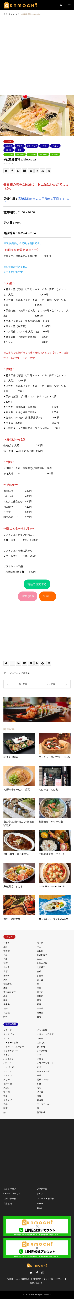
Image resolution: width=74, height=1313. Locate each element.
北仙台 (6, 967)
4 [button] (40, 133)
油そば (40, 1092)
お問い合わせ (9, 1198)
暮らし (40, 1208)
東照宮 (40, 992)
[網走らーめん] (54, 684)
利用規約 (7, 1203)
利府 (5, 963)
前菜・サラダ (32, 146)
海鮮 (39, 1096)
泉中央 (6, 1004)
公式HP (47, 596)
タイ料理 (41, 1047)
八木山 (40, 959)
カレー (40, 1038)
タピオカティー (10, 1051)
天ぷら (55, 146)
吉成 (39, 971)
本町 (39, 988)
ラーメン (7, 1075)
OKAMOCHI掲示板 (45, 1198)
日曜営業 (25, 673)
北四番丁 (41, 967)
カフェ (6, 1038)
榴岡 (39, 1000)
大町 (5, 980)
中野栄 (6, 951)
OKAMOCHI (29, 1295)
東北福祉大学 (9, 992)
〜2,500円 (43, 154)
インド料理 (42, 1030)
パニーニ (7, 1063)
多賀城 (40, 975)
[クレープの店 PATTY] (20, 684)
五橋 (5, 955)
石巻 (39, 1004)
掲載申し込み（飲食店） (18, 1279)
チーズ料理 (42, 1051)
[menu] (69, 5)
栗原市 (40, 996)
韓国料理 (41, 1112)
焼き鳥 (40, 1100)
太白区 (8, 141)
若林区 (40, 1012)
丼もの (19, 146)
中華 (39, 1075)
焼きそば (7, 1100)
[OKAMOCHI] (20, 5)
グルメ (40, 1193)
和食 (44, 146)
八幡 (5, 959)
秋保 (5, 1008)
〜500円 (54, 154)
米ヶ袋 (40, 1008)
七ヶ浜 (40, 943)
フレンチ (7, 1071)
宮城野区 (7, 984)
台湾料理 (7, 1083)
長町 (39, 1017)
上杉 (5, 947)
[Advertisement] (37, 56)
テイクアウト (14, 673)
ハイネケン (8, 1059)
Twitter (31, 1272)
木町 (5, 988)
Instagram (28, 596)
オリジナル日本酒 (45, 1034)
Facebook (37, 1272)
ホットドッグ (43, 1071)
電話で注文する (37, 584)
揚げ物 (8, 150)
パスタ (40, 1059)
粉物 (5, 1104)
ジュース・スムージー (13, 1047)
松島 (5, 996)
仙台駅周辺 (42, 955)
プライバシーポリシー (54, 1279)
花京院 (6, 1012)
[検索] (61, 5)
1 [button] (31, 133)
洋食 (5, 1096)
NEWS (40, 1203)
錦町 (5, 1017)
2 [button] (34, 133)
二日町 (40, 951)
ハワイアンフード (45, 1063)
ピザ (39, 1067)
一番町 (6, 943)
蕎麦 (19, 150)
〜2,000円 (32, 154)
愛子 (39, 984)
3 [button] (37, 133)
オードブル (8, 1034)
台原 (5, 971)
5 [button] (43, 133)
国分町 (6, 975)
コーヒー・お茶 (10, 1042)
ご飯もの (8, 146)
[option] (37, 115)
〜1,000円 (9, 154)
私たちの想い (9, 1188)
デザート (41, 1055)
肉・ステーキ (43, 1104)
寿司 (39, 1088)
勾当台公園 (42, 963)
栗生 (5, 1000)
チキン (6, 1055)
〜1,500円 (20, 154)
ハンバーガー (9, 1067)
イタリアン (8, 1030)
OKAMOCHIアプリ (12, 1193)
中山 (39, 947)
